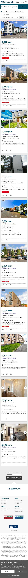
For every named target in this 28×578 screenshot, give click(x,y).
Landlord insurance (18, 511)
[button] (14, 575)
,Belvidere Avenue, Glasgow (14, 131)
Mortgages (3, 502)
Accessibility (25, 560)
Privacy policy (19, 560)
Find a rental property (5, 508)
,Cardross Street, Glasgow (14, 355)
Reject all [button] (20, 571)
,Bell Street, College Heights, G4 (14, 310)
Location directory (12, 560)
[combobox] (9, 7)
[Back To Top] (14, 484)
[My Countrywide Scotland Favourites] (17, 3)
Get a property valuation (19, 500)
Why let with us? (18, 508)
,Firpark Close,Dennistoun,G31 (14, 86)
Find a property (4, 500)
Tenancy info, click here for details (9, 44)
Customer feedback (4, 560)
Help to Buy (3, 503)
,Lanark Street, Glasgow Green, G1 (14, 176)
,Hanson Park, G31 (14, 221)
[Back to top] (14, 489)
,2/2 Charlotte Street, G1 (14, 400)
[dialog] (14, 569)
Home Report (17, 503)
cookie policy (19, 569)
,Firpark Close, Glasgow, (14, 265)
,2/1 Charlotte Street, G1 (14, 445)
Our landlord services (19, 509)
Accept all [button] (7, 571)
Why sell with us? (18, 502)
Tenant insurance (4, 509)
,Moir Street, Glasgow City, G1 (14, 42)
